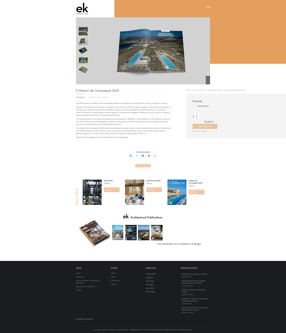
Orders (113, 284)
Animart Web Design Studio (182, 330)
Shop (113, 277)
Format (197, 101)
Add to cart (205, 126)
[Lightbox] (208, 74)
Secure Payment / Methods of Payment (87, 282)
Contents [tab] (80, 97)
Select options (108, 189)
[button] (208, 78)
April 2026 (150, 288)
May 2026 (149, 285)
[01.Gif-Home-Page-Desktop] (143, 230)
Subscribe (80, 277)
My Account (115, 281)
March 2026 (150, 292)
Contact (79, 290)
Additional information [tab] (99, 97)
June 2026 (150, 281)
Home (113, 273)
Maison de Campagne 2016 (195, 182)
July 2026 (149, 277)
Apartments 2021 (153, 181)
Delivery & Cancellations (85, 287)
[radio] (194, 106)
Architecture (187, 277)
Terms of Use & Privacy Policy (153, 330)
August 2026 (151, 274)
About (78, 273)
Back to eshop (143, 165)
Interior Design (188, 286)
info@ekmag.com (136, 330)
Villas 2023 (108, 181)
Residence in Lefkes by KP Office (194, 274)
